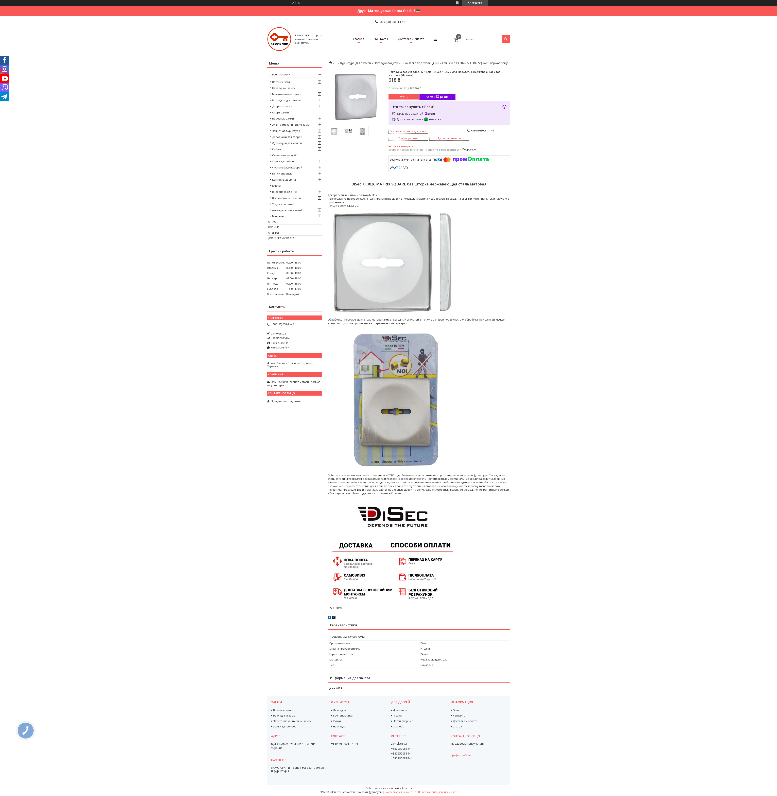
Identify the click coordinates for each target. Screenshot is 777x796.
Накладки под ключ (387, 63)
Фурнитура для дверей (287, 167)
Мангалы (278, 216)
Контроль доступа (284, 179)
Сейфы (276, 149)
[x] (333, 618)
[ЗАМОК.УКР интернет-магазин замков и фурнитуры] (279, 39)
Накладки (339, 726)
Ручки (337, 721)
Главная (358, 39)
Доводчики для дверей (287, 137)
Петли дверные (282, 173)
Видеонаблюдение (284, 192)
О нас (272, 221)
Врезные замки (282, 82)
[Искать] (506, 39)
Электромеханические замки (291, 124)
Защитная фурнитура (286, 131)
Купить (404, 96)
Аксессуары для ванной (287, 210)
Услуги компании (283, 204)
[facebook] (329, 618)
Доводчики (400, 710)
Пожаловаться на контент (400, 792)
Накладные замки (283, 88)
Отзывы (273, 232)
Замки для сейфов (283, 161)
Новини (273, 227)
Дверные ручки (282, 106)
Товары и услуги (279, 74)
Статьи (457, 726)
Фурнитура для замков (355, 63)
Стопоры (398, 726)
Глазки (397, 715)
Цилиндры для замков (286, 100)
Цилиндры (339, 710)
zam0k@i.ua (278, 333)
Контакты (381, 39)
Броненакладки (343, 715)
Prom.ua (407, 788)
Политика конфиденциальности (437, 792)
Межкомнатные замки (286, 94)
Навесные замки (283, 118)
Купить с (430, 96)
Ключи (276, 185)
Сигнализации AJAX (284, 155)
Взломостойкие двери (286, 198)
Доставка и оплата (411, 39)
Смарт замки (280, 112)
